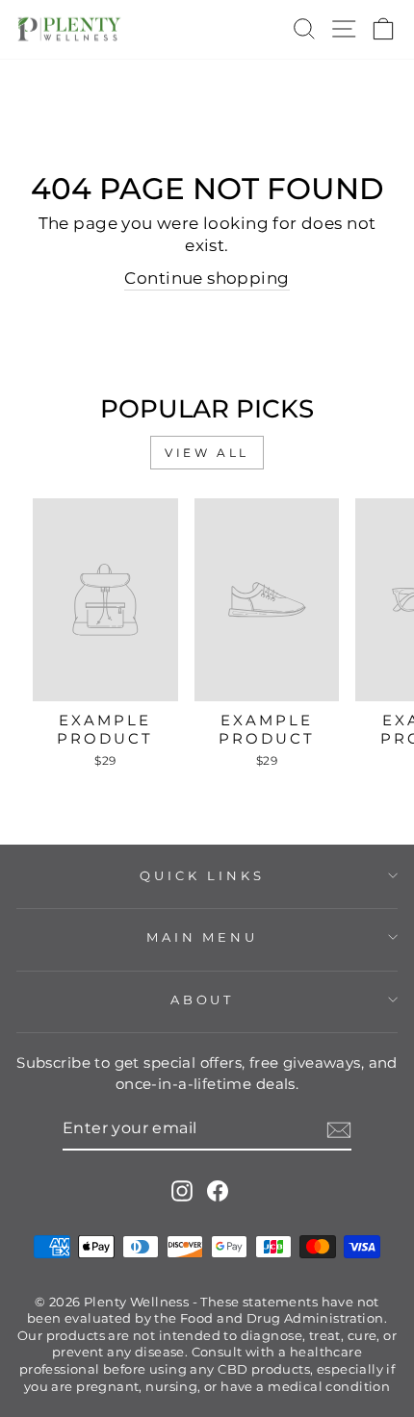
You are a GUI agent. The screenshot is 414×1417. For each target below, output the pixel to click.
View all (207, 452)
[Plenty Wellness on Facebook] (217, 1190)
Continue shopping (206, 278)
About (202, 999)
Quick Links (202, 875)
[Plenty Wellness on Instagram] (182, 1190)
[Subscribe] (338, 1130)
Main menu (202, 937)
